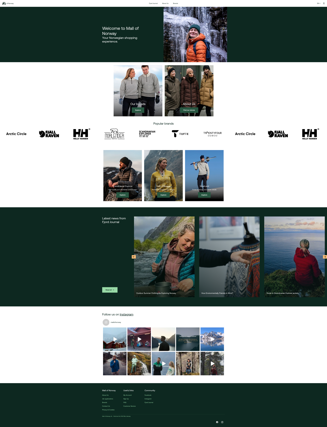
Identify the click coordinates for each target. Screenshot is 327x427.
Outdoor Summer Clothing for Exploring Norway (286, 293)
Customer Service (129, 406)
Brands (104, 402)
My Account (127, 395)
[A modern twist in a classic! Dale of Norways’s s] (163, 363)
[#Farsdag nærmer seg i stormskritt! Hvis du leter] (188, 363)
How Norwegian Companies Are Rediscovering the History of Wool (163, 293)
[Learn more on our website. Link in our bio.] (188, 339)
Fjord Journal (149, 402)
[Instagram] (222, 422)
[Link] (8, 3)
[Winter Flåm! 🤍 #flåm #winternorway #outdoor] (139, 339)
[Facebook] (217, 422)
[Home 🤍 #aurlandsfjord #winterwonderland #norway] (115, 339)
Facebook (148, 395)
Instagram (126, 314)
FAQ (124, 402)
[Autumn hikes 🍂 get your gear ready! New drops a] (212, 363)
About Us (105, 395)
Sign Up (126, 399)
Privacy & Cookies (108, 410)
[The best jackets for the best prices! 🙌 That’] (115, 363)
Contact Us (106, 406)
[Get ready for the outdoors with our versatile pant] (139, 363)
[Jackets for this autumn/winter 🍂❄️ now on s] (212, 339)
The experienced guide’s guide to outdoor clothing (222, 293)
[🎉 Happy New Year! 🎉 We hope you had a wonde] (163, 339)
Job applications (107, 399)
